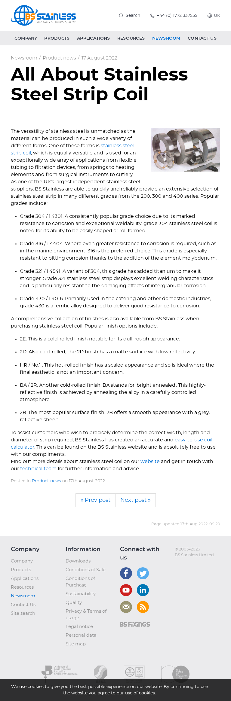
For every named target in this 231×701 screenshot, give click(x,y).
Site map (76, 644)
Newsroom (24, 58)
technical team (38, 468)
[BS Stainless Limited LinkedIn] (142, 590)
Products (21, 570)
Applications (24, 578)
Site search (23, 613)
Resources (22, 587)
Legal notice (79, 626)
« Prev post (95, 500)
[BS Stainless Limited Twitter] (142, 573)
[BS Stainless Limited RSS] (142, 607)
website (150, 461)
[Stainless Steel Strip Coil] (185, 150)
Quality (74, 602)
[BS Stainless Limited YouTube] (126, 590)
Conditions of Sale (86, 570)
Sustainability (81, 594)
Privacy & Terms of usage (86, 614)
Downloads (78, 561)
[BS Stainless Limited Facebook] (126, 573)
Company (22, 561)
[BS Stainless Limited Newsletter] (126, 607)
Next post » (135, 500)
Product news (59, 58)
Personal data (81, 635)
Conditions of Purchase (80, 581)
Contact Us (23, 604)
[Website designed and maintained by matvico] (186, 567)
